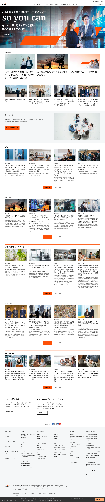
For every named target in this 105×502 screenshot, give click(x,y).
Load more (47, 187)
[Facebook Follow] (53, 424)
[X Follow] (55, 424)
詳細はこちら (9, 411)
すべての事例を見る (11, 127)
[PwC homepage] (4, 4)
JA (101, 1)
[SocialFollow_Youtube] (60, 424)
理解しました (99, 499)
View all (57, 187)
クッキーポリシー (51, 500)
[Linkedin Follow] (58, 424)
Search (101, 4)
